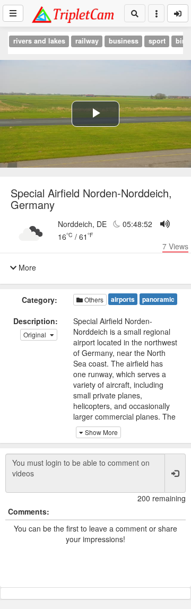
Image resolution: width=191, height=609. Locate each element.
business (123, 41)
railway (87, 41)
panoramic (158, 299)
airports (123, 299)
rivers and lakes (39, 41)
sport (157, 41)
